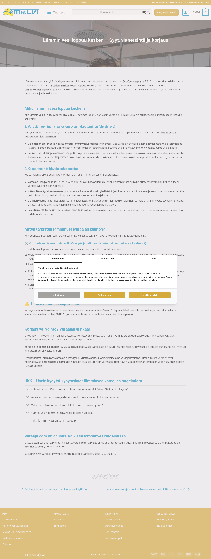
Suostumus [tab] (58, 258)
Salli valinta (104, 295)
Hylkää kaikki (59, 295)
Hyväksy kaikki (149, 295)
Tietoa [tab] (153, 258)
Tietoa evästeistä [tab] (105, 258)
